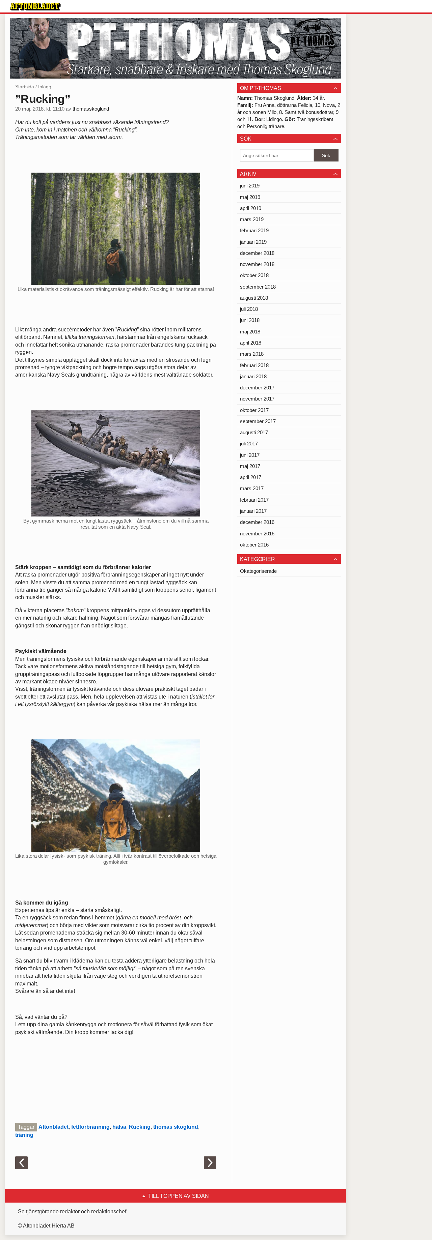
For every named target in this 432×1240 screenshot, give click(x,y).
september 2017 (258, 421)
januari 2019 (253, 242)
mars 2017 (252, 488)
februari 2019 (254, 230)
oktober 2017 (254, 410)
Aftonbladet (53, 1127)
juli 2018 (249, 309)
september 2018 (258, 287)
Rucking (140, 1127)
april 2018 (250, 343)
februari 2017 (254, 500)
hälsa (119, 1127)
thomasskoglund (91, 109)
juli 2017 (249, 443)
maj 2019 (250, 197)
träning (24, 1135)
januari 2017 (253, 511)
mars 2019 (252, 219)
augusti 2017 (254, 432)
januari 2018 (253, 376)
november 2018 (257, 264)
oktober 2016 (254, 545)
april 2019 (250, 208)
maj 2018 (250, 331)
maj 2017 (250, 466)
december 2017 (257, 387)
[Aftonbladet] (35, 6)
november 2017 (257, 399)
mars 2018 (252, 354)
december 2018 (257, 253)
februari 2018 (254, 365)
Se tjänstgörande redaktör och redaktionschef (72, 1211)
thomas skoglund (175, 1127)
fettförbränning (90, 1127)
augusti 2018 (254, 298)
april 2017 (250, 477)
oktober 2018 (254, 275)
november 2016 (257, 533)
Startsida (24, 86)
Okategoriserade (258, 571)
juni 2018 (250, 320)
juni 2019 (250, 185)
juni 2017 (250, 455)
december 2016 (257, 522)
